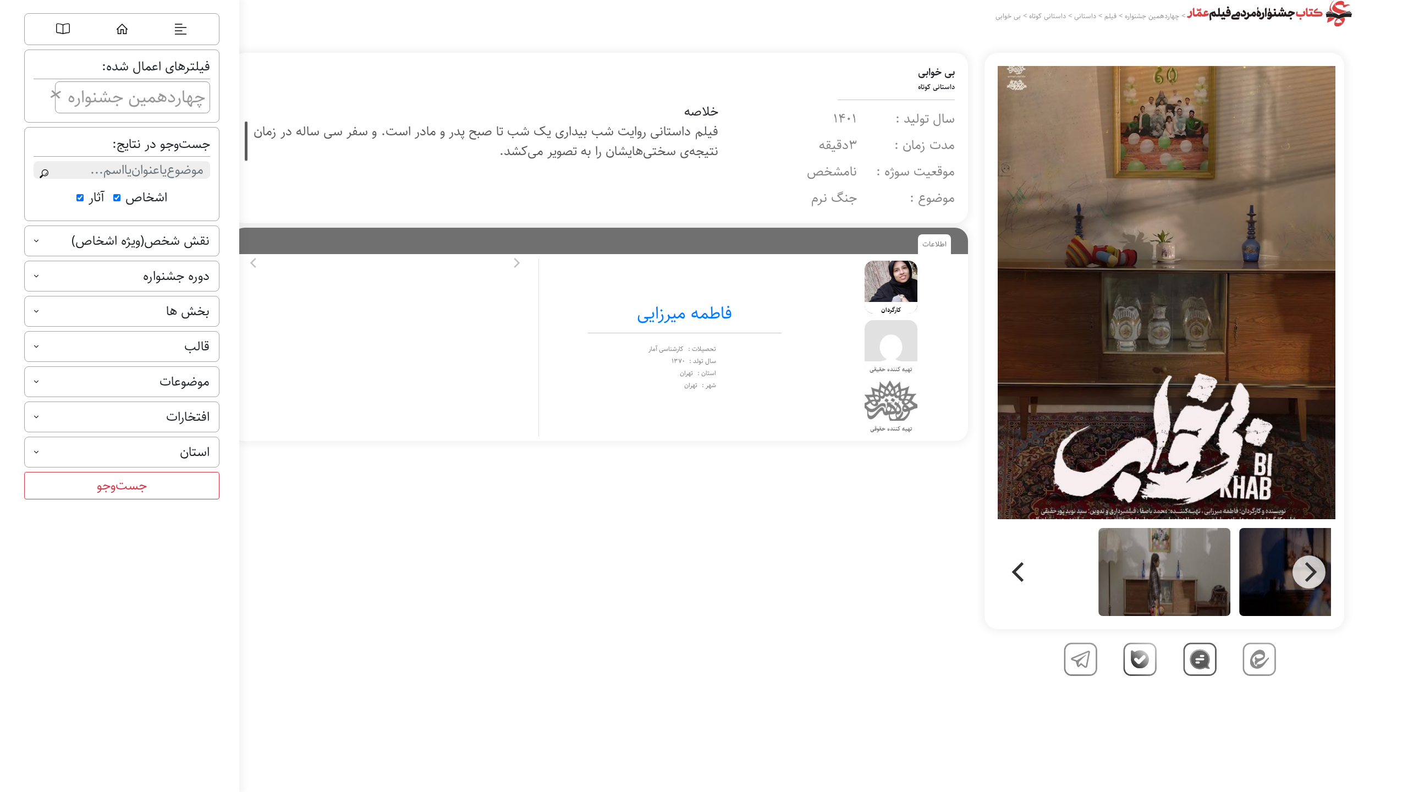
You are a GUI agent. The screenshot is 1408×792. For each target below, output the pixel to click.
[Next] (1309, 572)
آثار (97, 197)
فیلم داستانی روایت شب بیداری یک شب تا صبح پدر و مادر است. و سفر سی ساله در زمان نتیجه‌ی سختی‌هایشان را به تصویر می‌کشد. (486, 141)
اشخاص (146, 197)
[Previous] (1019, 572)
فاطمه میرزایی (684, 313)
